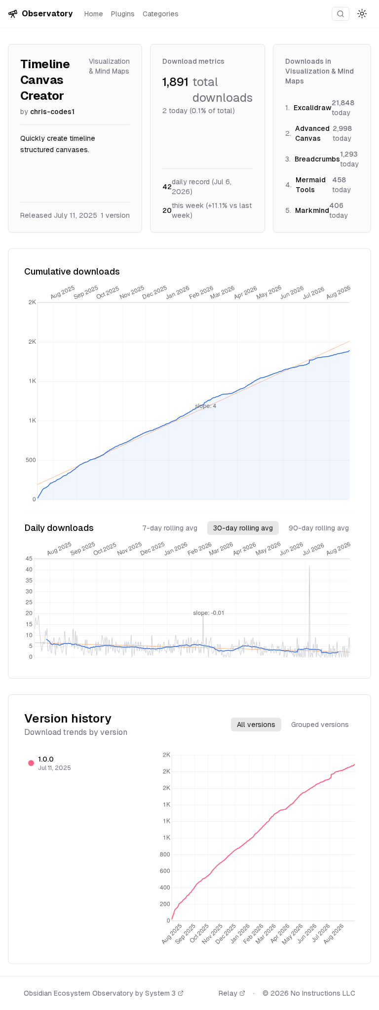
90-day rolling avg (319, 528)
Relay (228, 993)
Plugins (123, 14)
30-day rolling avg (243, 528)
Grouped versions (320, 724)
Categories (161, 14)
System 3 (160, 993)
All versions (256, 724)
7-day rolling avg (169, 528)
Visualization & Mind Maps (109, 66)
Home (93, 14)
